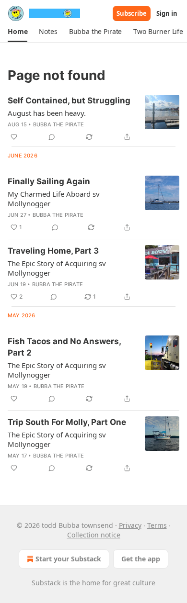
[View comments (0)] (52, 137)
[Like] (14, 137)
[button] (17, 31)
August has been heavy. (47, 113)
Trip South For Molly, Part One (67, 422)
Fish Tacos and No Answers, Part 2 (64, 346)
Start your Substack (68, 558)
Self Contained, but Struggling (69, 100)
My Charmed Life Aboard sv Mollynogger (54, 198)
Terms (157, 525)
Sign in (166, 13)
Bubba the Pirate (58, 124)
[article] (93, 119)
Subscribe (132, 13)
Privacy (130, 525)
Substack (46, 582)
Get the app (140, 558)
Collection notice (93, 534)
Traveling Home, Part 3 (53, 251)
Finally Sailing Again (49, 181)
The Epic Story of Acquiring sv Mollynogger (57, 268)
